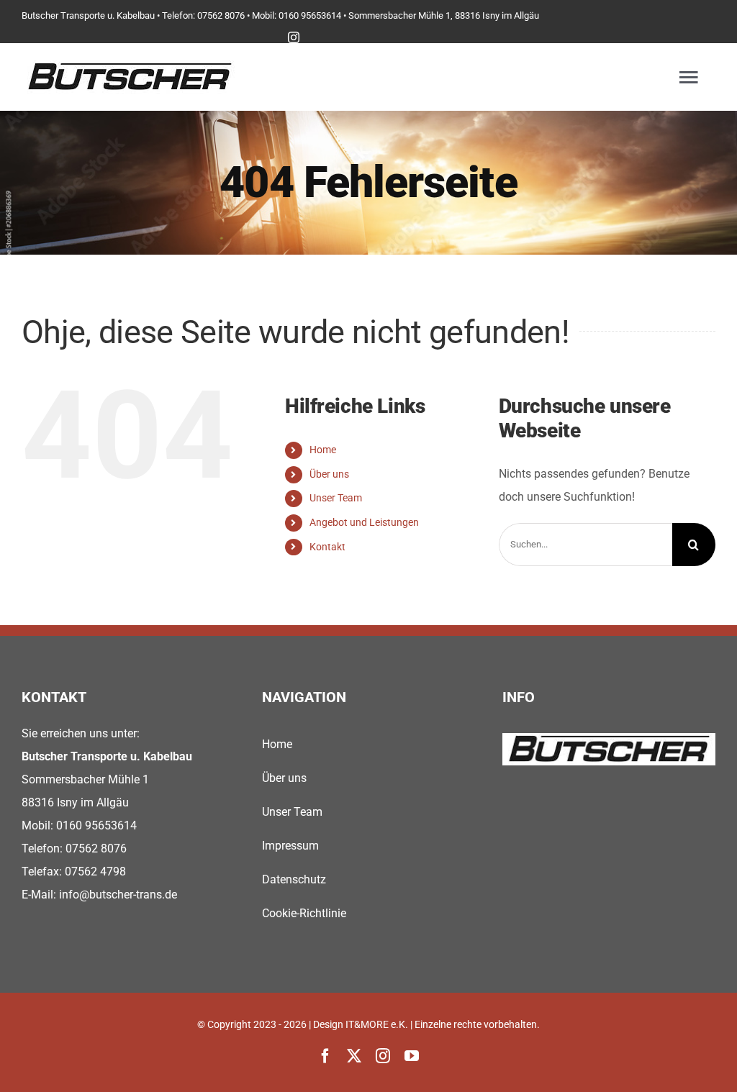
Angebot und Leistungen (364, 522)
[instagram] (293, 37)
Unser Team (335, 498)
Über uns (329, 474)
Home (322, 449)
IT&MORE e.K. (376, 1024)
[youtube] (411, 1056)
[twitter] (354, 1056)
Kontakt (327, 546)
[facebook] (325, 1056)
